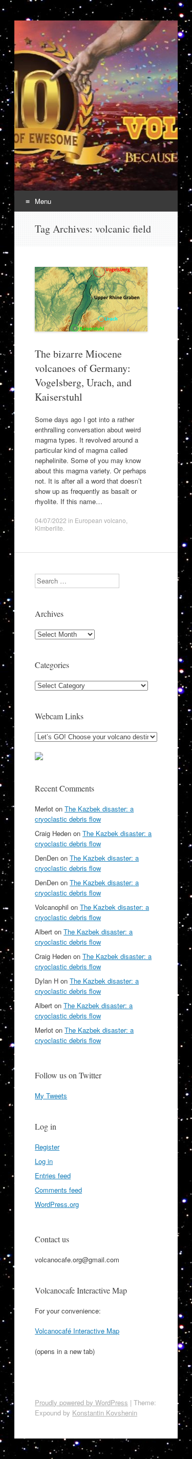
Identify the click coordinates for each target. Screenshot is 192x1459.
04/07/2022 (51, 520)
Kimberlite (49, 528)
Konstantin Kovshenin (104, 1413)
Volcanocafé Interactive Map (77, 1331)
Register (47, 1147)
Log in (44, 1161)
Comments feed (58, 1190)
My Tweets (51, 1095)
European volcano (100, 520)
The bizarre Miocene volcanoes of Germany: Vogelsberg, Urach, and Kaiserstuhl (83, 375)
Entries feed (53, 1175)
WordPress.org (57, 1204)
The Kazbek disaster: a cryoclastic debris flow (84, 814)
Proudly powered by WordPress (81, 1402)
